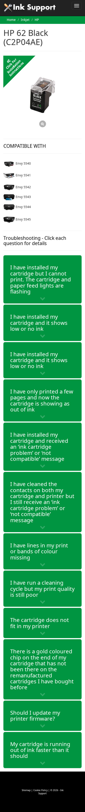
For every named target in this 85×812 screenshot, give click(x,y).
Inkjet (25, 20)
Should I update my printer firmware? (35, 715)
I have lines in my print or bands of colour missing (39, 551)
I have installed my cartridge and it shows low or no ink (39, 322)
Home (11, 20)
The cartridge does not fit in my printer (39, 622)
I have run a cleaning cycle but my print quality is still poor (42, 588)
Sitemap (26, 790)
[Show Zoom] (42, 94)
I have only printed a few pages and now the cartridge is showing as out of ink (41, 400)
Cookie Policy (40, 790)
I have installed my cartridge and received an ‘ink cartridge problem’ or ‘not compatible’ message (39, 446)
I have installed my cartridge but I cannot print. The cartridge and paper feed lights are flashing (40, 279)
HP (37, 20)
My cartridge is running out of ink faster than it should (40, 750)
